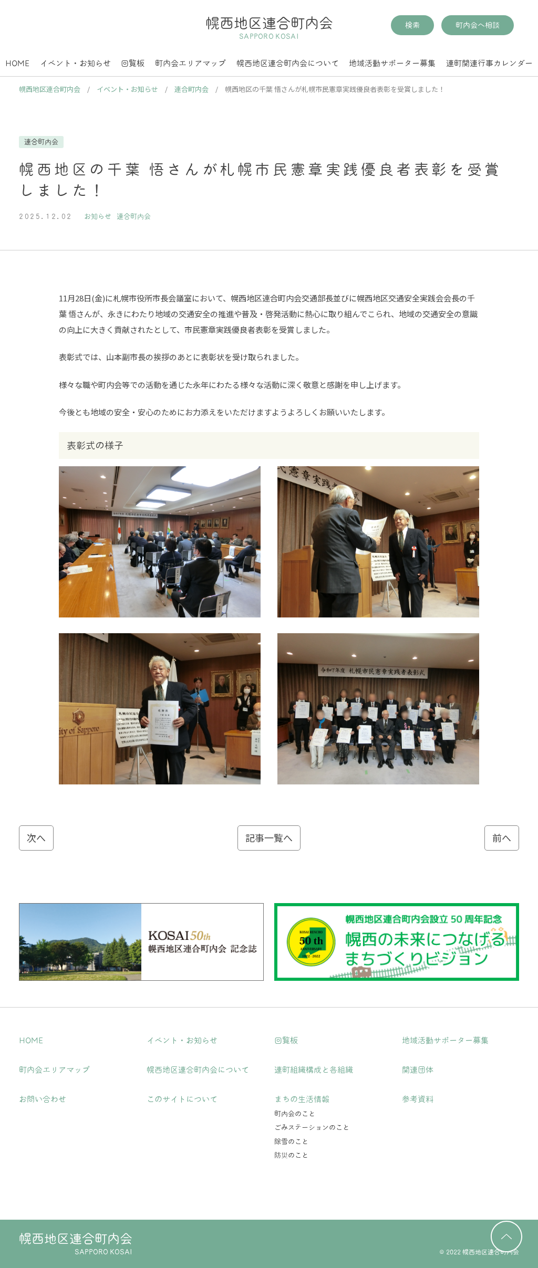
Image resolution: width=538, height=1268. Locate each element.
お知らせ (97, 216)
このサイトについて (182, 1099)
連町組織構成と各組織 (313, 1070)
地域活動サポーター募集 (392, 63)
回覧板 (132, 63)
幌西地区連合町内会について (287, 63)
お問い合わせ (42, 1099)
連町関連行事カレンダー (489, 63)
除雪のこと (291, 1141)
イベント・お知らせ (75, 63)
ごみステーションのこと (311, 1127)
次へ (36, 837)
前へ (501, 837)
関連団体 (417, 1070)
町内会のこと (294, 1113)
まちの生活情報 (301, 1099)
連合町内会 (41, 142)
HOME (17, 63)
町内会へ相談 (478, 25)
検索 (412, 25)
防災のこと (291, 1155)
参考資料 (417, 1099)
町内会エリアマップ (190, 63)
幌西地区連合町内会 (269, 28)
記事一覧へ (269, 837)
